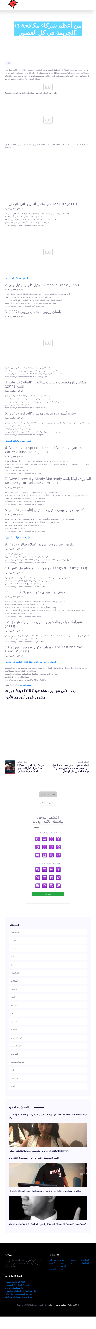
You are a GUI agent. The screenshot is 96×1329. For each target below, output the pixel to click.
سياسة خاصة (61, 1305)
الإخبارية (73, 1260)
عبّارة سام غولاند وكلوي (18, 537)
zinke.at (51, 1305)
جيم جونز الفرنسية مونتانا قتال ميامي (18, 1294)
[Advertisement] (48, 171)
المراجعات (85, 1260)
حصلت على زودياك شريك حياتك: (48, 863)
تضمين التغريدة (25, 685)
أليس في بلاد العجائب (17, 278)
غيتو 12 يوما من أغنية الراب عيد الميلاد (18, 1297)
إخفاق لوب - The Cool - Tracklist (17, 1285)
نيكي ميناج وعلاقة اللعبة (18, 440)
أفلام (9, 63)
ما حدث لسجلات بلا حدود (14, 1288)
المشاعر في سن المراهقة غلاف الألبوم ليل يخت (31, 662)
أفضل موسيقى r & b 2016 (15, 1282)
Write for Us (73, 1305)
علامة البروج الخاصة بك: (48, 833)
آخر (71, 1263)
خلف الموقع (85, 1263)
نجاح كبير (52, 1260)
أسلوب (62, 1260)
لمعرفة (48, 894)
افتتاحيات (52, 1269)
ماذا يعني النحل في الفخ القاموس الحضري (20, 1291)
